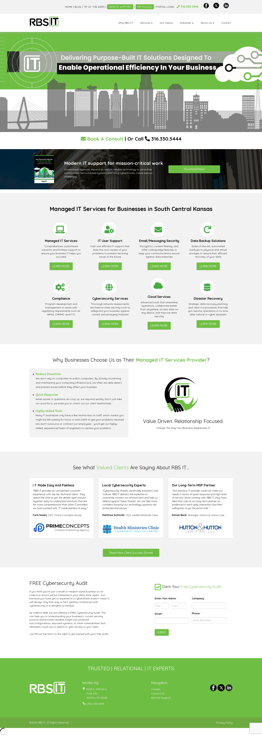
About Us (206, 22)
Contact (226, 22)
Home (68, 6)
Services (145, 22)
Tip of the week (94, 6)
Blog (78, 6)
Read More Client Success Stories (131, 552)
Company (198, 598)
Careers (155, 689)
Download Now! (194, 169)
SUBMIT (161, 632)
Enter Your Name (166, 598)
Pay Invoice (144, 6)
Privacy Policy (224, 722)
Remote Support (120, 6)
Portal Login (165, 6)
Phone (196, 613)
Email (159, 613)
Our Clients (166, 22)
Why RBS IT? (125, 22)
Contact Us (158, 693)
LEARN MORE (61, 266)
